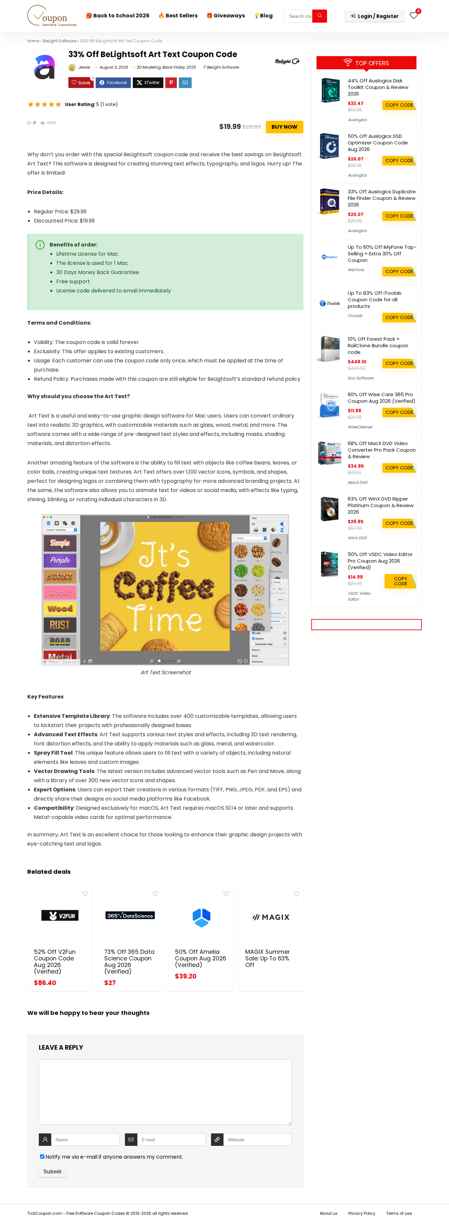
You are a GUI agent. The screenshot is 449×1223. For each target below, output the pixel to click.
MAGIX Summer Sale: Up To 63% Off (267, 958)
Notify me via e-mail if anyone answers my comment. (114, 1157)
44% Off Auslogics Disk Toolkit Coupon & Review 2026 (378, 87)
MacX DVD (357, 482)
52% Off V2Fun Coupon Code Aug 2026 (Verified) (55, 962)
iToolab (355, 315)
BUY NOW (284, 127)
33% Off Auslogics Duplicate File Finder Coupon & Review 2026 (382, 198)
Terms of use (399, 1213)
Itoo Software (360, 378)
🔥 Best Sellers (178, 15)
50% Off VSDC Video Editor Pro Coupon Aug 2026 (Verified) (380, 561)
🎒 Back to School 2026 (118, 15)
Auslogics (357, 119)
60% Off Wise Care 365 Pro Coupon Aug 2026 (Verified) (381, 397)
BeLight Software (59, 41)
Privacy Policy (361, 1213)
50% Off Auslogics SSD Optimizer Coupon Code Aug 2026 (378, 143)
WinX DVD (357, 538)
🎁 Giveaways (225, 15)
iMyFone (356, 269)
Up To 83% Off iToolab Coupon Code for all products (375, 300)
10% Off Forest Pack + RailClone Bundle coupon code (378, 345)
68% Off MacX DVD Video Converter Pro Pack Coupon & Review (382, 450)
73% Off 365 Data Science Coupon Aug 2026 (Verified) (129, 962)
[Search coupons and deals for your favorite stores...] (319, 16)
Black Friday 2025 (179, 67)
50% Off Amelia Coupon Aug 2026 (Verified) (200, 958)
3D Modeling (148, 67)
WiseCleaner (360, 427)
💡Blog (263, 15)
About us (329, 1213)
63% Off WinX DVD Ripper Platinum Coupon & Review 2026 (381, 505)
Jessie (83, 67)
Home (33, 41)
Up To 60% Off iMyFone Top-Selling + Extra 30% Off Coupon (382, 254)
